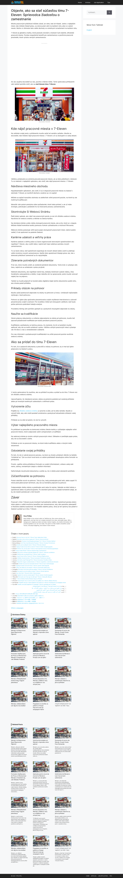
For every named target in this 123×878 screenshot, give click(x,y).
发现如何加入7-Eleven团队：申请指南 (26, 599)
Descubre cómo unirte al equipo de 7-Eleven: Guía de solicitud (32, 539)
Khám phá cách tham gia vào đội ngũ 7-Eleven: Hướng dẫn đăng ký (35, 577)
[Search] (109, 12)
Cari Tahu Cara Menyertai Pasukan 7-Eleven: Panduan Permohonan (38, 543)
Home (80, 2)
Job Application (99, 2)
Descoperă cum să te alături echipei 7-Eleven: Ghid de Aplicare (33, 571)
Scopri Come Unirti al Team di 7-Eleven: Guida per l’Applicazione (33, 556)
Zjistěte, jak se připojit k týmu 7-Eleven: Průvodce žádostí (31, 545)
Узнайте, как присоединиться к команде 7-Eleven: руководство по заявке (36, 584)
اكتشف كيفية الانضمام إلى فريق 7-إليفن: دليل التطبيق (49, 590)
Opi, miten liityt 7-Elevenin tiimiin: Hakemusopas (28, 573)
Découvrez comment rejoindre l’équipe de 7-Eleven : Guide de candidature (36, 552)
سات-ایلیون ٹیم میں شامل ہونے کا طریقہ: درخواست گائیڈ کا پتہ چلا (47, 588)
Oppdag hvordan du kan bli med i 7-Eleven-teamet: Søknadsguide (32, 565)
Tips (108, 2)
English (89, 30)
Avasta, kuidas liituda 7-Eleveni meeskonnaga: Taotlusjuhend (30, 550)
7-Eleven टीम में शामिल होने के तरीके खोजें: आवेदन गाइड (26, 594)
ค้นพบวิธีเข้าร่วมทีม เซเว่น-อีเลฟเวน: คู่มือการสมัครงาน (30, 595)
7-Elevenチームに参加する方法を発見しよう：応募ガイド (30, 597)
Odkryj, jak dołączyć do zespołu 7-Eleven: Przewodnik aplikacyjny (33, 567)
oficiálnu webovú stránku (28, 411)
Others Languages (17, 608)
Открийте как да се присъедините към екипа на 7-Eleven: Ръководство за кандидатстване (42, 582)
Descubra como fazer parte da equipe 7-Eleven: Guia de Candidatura (35, 569)
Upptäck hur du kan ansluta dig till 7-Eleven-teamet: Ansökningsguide (35, 575)
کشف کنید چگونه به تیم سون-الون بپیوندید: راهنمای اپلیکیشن (47, 592)
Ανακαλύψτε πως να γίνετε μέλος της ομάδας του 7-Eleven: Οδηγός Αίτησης (37, 580)
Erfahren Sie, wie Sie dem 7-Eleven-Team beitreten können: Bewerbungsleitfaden (37, 548)
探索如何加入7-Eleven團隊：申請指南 (26, 601)
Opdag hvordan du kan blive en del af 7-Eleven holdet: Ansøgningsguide (34, 546)
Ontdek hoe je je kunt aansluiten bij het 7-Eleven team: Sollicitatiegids (36, 563)
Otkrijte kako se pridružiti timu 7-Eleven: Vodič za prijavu (31, 554)
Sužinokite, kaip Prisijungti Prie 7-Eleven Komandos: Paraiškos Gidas (34, 560)
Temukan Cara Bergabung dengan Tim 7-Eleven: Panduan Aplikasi (38, 541)
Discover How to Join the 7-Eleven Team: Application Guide (32, 537)
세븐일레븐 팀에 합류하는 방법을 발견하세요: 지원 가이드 (30, 603)
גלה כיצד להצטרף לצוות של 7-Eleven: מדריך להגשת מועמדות (47, 586)
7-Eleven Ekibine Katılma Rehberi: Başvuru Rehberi (29, 578)
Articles (87, 2)
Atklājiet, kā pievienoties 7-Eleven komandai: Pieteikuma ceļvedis (33, 558)
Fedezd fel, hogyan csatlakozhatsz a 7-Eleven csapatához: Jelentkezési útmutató (37, 561)
